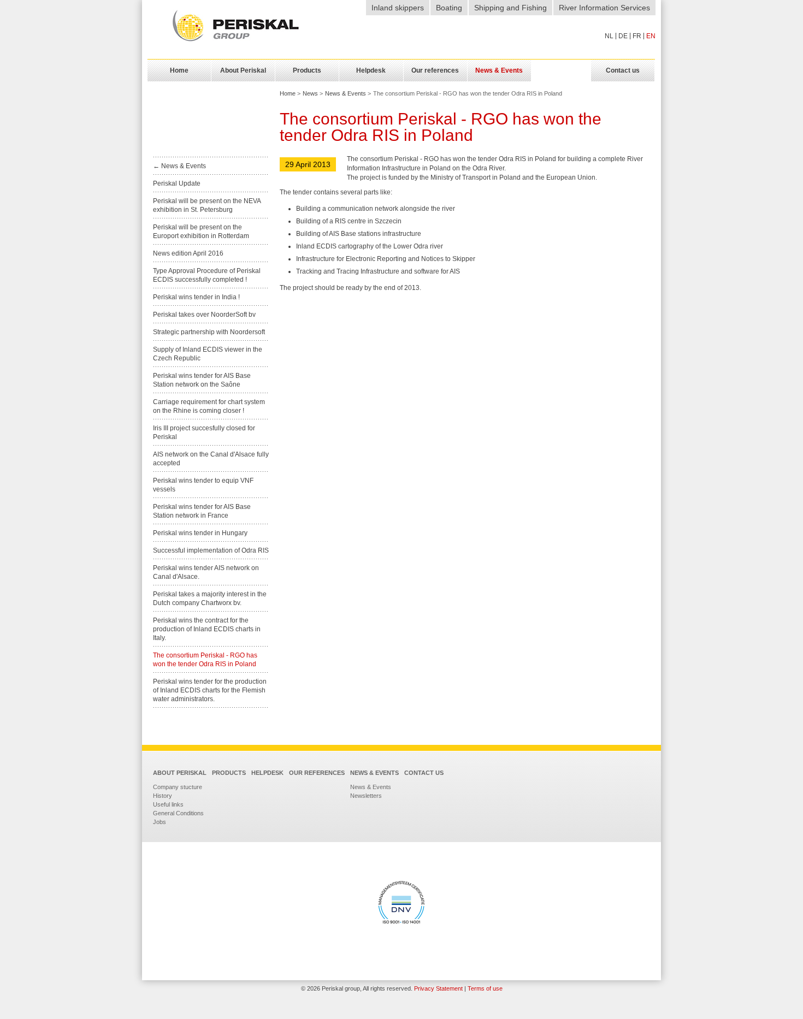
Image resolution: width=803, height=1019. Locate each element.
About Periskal (179, 772)
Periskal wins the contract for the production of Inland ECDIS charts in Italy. (207, 629)
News (310, 93)
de (623, 36)
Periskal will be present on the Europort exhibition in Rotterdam (201, 231)
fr (637, 36)
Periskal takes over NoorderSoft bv (204, 314)
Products (229, 772)
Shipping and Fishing (510, 7)
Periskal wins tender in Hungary (200, 533)
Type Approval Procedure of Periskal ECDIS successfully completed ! (207, 275)
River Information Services (604, 7)
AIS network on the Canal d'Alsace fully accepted (211, 459)
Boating (449, 7)
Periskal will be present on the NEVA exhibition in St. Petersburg (207, 205)
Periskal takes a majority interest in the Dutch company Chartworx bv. (210, 598)
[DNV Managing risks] (401, 903)
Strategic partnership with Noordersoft (209, 332)
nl (609, 36)
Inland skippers (397, 7)
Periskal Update (176, 183)
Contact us (424, 772)
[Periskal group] (236, 26)
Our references (317, 772)
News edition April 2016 (188, 253)
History (162, 795)
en (651, 36)
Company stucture (177, 787)
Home (288, 93)
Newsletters (366, 795)
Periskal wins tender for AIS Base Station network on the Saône (202, 380)
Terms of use (485, 988)
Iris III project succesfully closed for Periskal (204, 432)
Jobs (159, 822)
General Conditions (178, 813)
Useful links (168, 804)
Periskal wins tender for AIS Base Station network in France (202, 511)
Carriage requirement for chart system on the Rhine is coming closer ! (209, 406)
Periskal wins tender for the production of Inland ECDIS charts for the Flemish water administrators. (210, 690)
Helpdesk (267, 772)
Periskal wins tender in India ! (196, 297)
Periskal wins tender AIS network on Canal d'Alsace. (206, 572)
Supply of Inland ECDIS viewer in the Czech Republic (207, 354)
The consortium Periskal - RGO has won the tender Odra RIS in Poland (205, 659)
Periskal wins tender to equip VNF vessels (203, 485)
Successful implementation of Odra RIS (211, 550)
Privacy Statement (438, 988)
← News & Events (179, 166)
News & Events (345, 93)
